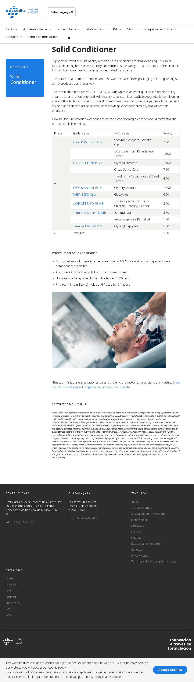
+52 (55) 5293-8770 (22, 522)
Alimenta (11, 585)
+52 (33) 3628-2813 (85, 518)
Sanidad (11, 597)
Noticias (136, 537)
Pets (8, 591)
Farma (9, 579)
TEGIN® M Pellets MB (88, 163)
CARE (9, 614)
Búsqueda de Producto (145, 543)
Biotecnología (139, 520)
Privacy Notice (140, 555)
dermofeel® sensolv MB (89, 213)
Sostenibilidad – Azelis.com (148, 514)
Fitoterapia (138, 525)
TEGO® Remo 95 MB (87, 142)
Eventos (136, 532)
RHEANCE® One (84, 194)
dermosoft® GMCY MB (89, 226)
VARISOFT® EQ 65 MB (88, 204)
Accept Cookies (170, 670)
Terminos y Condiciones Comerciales (153, 561)
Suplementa (13, 603)
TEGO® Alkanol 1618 (87, 188)
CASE (9, 609)
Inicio (134, 502)
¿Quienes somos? (142, 507)
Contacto (137, 549)
